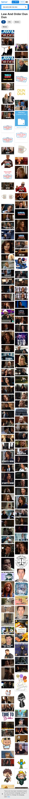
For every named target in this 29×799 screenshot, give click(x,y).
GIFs (9, 22)
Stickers (17, 22)
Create (16, 1)
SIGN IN (22, 1)
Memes (5, 26)
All (3, 22)
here (8, 797)
